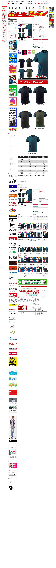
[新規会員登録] (33, 3)
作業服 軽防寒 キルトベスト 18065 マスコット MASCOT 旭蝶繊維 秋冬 (45, 264)
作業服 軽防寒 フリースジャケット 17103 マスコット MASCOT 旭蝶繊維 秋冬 (21, 239)
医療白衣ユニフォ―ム (12, 159)
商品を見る (19, 256)
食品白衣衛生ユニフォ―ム (12, 163)
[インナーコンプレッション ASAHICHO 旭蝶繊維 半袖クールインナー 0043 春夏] (27, 228)
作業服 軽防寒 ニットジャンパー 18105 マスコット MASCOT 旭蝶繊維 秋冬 (20, 273)
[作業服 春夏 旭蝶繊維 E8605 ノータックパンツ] (39, 228)
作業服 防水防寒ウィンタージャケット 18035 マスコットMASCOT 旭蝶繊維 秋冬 (39, 264)
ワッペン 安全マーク (12, 136)
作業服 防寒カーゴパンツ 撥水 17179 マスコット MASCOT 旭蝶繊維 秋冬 (20, 264)
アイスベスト (11, 141)
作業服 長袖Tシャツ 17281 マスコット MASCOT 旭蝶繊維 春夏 (21, 230)
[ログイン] (29, 3)
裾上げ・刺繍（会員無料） (12, 135)
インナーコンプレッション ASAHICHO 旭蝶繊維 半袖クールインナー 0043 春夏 (27, 230)
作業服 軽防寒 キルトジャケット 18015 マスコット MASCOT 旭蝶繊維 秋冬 (33, 264)
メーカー (19, 21)
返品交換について (11, 481)
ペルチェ (12, 21)
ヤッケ (10, 165)
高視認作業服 (11, 148)
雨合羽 (10, 164)
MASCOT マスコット (23, 21)
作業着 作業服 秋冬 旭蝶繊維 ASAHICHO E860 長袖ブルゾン (39, 239)
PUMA (13, 22)
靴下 (10, 153)
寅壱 (13, 23)
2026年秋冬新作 (11, 20)
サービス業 (11, 157)
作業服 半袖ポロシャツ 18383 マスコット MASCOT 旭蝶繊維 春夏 (26, 239)
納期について (11, 482)
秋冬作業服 (11, 146)
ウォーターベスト (11, 140)
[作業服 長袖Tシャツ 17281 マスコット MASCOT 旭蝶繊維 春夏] (21, 228)
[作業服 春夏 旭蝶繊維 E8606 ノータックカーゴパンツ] (45, 228)
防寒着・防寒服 (11, 147)
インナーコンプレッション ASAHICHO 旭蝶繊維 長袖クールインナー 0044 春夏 (33, 230)
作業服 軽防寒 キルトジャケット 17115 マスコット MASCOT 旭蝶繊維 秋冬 (39, 253)
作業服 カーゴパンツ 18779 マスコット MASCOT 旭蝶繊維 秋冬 (39, 273)
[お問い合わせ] (40, 3)
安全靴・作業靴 (11, 158)
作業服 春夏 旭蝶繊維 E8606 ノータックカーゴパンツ (45, 230)
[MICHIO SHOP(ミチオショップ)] (46, 3)
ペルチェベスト (11, 142)
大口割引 (11, 483)
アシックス (13, 24)
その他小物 (11, 169)
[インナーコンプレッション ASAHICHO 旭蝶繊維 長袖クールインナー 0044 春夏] (33, 228)
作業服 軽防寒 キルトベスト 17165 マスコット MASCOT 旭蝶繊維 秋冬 (45, 253)
